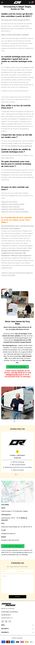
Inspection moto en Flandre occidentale (14, 211)
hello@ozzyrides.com (14, 375)
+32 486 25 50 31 (18, 373)
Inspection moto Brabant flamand (12, 209)
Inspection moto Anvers (9, 202)
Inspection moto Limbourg (10, 207)
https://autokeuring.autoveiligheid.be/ (19, 146)
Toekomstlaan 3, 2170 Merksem (9, 611)
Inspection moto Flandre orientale (12, 204)
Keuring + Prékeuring (17, 455)
